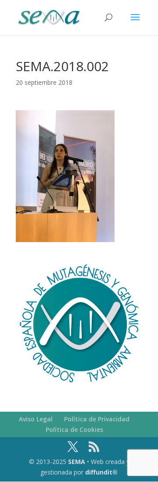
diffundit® (101, 472)
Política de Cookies (74, 429)
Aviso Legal (36, 419)
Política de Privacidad (96, 419)
